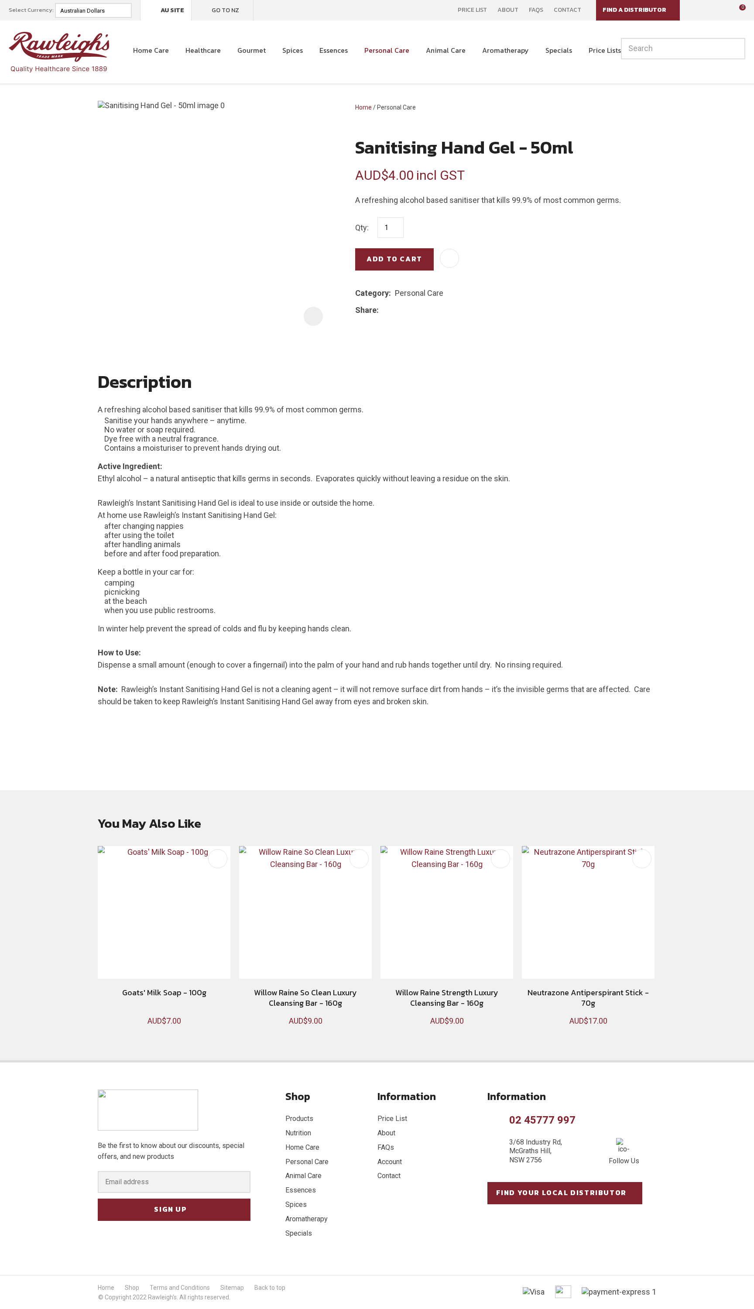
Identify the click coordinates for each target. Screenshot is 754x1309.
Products (299, 1118)
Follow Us (624, 1161)
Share (366, 310)
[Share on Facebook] (384, 310)
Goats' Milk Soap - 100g (164, 992)
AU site (172, 10)
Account (389, 1162)
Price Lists (605, 50)
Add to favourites (217, 858)
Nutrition (298, 1133)
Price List (472, 10)
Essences (333, 50)
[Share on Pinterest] (422, 310)
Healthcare (203, 50)
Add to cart (394, 259)
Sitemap (232, 1287)
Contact (567, 10)
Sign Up (170, 1209)
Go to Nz (225, 10)
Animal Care (446, 50)
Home (363, 107)
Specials (558, 50)
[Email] (409, 310)
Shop (132, 1287)
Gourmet (251, 50)
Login (698, 10)
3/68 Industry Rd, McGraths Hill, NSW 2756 (535, 1151)
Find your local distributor (561, 1192)
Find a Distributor (634, 9)
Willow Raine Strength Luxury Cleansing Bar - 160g (446, 997)
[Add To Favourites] (449, 258)
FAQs (536, 10)
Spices (292, 50)
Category (372, 293)
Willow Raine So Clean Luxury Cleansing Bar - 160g (305, 997)
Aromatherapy (505, 50)
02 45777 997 (542, 1120)
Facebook (265, 10)
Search (734, 48)
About (507, 10)
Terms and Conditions (180, 1287)
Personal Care (386, 50)
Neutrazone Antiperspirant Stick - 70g (588, 997)
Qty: (362, 227)
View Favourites (717, 10)
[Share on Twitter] (396, 310)
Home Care (151, 50)
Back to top (269, 1287)
